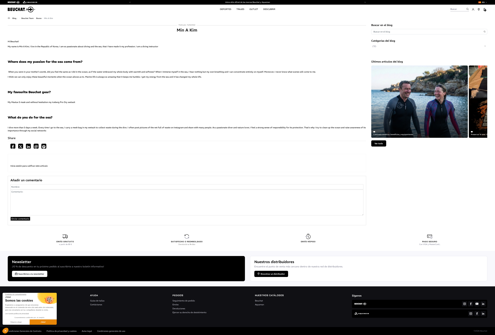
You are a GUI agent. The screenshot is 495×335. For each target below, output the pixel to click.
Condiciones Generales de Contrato (24, 331)
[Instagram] (464, 303)
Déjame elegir (16, 322)
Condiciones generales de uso (111, 331)
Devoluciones (178, 308)
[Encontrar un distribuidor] (479, 9)
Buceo (39, 18)
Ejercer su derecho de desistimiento (189, 312)
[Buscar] (467, 9)
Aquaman (259, 304)
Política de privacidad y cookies (62, 331)
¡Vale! (43, 322)
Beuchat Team (27, 18)
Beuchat (259, 300)
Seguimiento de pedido (183, 300)
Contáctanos (96, 304)
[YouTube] (477, 303)
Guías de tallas (97, 300)
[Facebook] (470, 303)
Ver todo (378, 143)
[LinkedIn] (483, 303)
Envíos (175, 304)
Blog (14, 18)
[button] (5, 331)
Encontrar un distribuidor (273, 274)
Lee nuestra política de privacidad (17, 314)
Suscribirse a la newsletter (31, 274)
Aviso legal (87, 331)
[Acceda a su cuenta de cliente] (473, 9)
